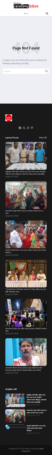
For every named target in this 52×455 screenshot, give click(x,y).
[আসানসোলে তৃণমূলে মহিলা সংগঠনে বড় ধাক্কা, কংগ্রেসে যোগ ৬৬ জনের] (26, 195)
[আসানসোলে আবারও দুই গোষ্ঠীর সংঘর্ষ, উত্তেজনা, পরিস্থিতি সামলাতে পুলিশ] (26, 313)
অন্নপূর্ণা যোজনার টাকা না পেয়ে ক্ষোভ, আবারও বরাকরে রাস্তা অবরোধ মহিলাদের (36, 428)
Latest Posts (12, 137)
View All (43, 137)
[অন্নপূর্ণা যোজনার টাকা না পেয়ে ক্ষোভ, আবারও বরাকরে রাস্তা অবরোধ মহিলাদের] (26, 234)
